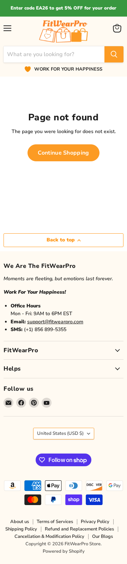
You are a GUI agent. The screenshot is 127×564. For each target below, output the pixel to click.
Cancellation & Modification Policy (49, 536)
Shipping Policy (21, 529)
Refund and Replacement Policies (79, 529)
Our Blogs (102, 536)
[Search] (113, 54)
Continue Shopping (63, 153)
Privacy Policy (95, 521)
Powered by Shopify (64, 551)
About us (19, 521)
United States (60, 433)
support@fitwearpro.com (55, 321)
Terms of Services (55, 521)
